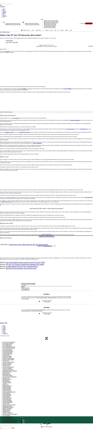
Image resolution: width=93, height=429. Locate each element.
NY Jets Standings (8, 402)
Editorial (4, 329)
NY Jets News (6, 355)
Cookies (4, 332)
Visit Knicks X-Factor (50, 27)
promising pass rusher (9, 132)
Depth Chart (38, 30)
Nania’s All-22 (6, 365)
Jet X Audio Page (7, 345)
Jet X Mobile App (7, 418)
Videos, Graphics (7, 408)
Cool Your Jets (7, 372)
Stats (55, 30)
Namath (66, 30)
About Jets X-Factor (9, 404)
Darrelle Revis (7, 390)
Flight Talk (6, 373)
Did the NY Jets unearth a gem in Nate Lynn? (21, 268)
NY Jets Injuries (7, 395)
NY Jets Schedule (7, 401)
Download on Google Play (13, 23)
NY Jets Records (7, 397)
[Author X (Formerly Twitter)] (53, 246)
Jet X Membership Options (10, 421)
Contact (4, 326)
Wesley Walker (7, 382)
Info (3, 14)
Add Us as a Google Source (51, 20)
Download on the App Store (14, 24)
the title (7, 51)
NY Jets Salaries (7, 400)
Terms (4, 331)
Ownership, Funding (8, 407)
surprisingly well (83, 129)
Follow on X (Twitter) (50, 25)
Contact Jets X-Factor (10, 414)
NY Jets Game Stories (8, 358)
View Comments (25, 289)
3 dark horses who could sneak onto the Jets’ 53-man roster (28, 244)
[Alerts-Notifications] (23, 22)
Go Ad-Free (89, 23)
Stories (4, 8)
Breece (51, 30)
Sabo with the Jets (8, 350)
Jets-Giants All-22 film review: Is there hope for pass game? (46, 208)
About (4, 325)
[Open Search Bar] (1, 5)
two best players (16, 118)
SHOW (11, 112)
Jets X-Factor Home (9, 342)
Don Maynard (6, 381)
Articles (4, 32)
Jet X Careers (6, 415)
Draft (71, 30)
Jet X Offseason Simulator (10, 420)
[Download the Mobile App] (3, 22)
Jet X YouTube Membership (10, 422)
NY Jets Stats (6, 403)
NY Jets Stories (7, 349)
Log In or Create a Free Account (28, 283)
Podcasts (4, 12)
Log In (83, 23)
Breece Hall (6, 378)
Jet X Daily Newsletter (9, 419)
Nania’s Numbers (7, 368)
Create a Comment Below (47, 235)
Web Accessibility (8, 412)
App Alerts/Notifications (32, 23)
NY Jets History (7, 394)
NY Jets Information (9, 392)
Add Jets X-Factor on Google (47, 236)
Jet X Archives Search (9, 346)
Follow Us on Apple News (51, 22)
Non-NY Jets (6, 360)
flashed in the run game (25, 132)
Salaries (62, 30)
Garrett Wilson (7, 379)
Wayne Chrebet (7, 388)
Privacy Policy (7, 409)
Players (4, 13)
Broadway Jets (7, 374)
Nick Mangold (7, 389)
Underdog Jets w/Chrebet (10, 370)
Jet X (1, 32)
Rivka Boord (10, 40)
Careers (4, 327)
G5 (42, 30)
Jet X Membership (8, 416)
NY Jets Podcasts (7, 354)
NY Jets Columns (7, 356)
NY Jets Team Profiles (9, 376)
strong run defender (37, 143)
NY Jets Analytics (7, 352)
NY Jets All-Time (7, 357)
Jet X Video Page (7, 344)
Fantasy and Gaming (8, 359)
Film (3, 10)
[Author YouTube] (55, 246)
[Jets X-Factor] (8, 2)
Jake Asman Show (7, 375)
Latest (33, 30)
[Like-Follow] (42, 19)
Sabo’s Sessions (7, 364)
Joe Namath (6, 380)
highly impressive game (7, 201)
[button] (5, 15)
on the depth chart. (89, 197)
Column (7, 32)
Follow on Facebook (50, 26)
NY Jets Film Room (7, 351)
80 (58, 30)
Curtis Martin (6, 387)
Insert (13, 427)
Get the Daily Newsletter (32, 24)
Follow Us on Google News (52, 21)
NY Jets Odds (6, 396)
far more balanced (70, 129)
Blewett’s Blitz (7, 363)
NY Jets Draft (6, 393)
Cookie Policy (6, 410)
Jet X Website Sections (9, 348)
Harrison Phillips (68, 88)
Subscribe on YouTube (50, 24)
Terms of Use (6, 411)
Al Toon (5, 383)
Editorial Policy (7, 406)
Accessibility (5, 333)
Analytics (4, 11)
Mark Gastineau (7, 386)
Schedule (47, 30)
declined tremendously (75, 120)
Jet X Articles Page (8, 343)
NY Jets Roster (7, 398)
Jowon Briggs (24, 88)
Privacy (4, 330)
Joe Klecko (6, 384)
